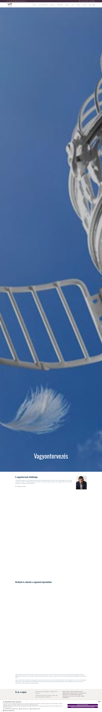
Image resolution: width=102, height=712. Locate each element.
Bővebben (9, 707)
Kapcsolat (85, 4)
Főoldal (34, 4)
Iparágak (52, 4)
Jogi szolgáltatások (42, 4)
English (90, 4)
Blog (72, 4)
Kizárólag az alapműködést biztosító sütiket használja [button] (83, 707)
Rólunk (66, 4)
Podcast (78, 4)
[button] (94, 5)
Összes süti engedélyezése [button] (82, 704)
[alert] (51, 706)
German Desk (60, 4)
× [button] (100, 701)
